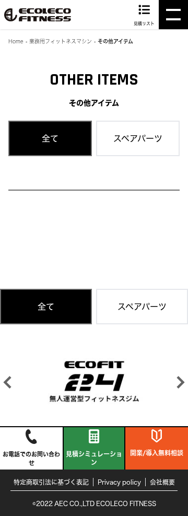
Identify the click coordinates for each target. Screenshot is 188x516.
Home (16, 41)
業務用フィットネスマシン (60, 41)
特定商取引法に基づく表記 (51, 482)
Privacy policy (119, 482)
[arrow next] (181, 382)
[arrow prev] (7, 382)
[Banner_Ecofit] (94, 381)
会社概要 (162, 482)
